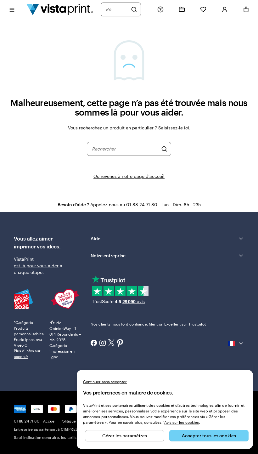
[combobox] (117, 9)
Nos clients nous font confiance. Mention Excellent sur (148, 324)
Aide (95, 238)
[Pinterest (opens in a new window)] (120, 343)
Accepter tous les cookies (209, 435)
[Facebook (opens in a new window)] (94, 343)
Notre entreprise (108, 255)
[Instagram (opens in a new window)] (102, 343)
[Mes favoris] (203, 9)
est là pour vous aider (36, 265)
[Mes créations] (182, 9)
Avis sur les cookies (181, 422)
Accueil (50, 421)
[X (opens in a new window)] (111, 343)
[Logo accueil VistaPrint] (59, 9)
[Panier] (246, 9)
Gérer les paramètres (124, 435)
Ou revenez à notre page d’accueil (129, 176)
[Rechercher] (134, 9)
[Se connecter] (225, 9)
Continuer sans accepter (105, 381)
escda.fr (21, 356)
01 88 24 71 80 (26, 421)
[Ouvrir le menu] (12, 9)
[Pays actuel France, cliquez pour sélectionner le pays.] (236, 343)
